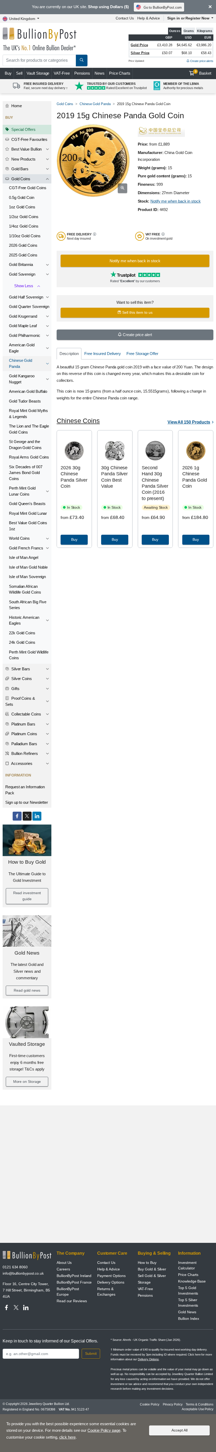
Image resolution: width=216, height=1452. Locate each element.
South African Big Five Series (27, 605)
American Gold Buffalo (28, 391)
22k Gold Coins (22, 633)
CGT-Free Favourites (28, 139)
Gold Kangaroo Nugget (22, 379)
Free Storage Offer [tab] (142, 353)
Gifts (14, 688)
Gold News (26, 953)
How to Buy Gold (27, 862)
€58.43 (206, 53)
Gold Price (139, 45)
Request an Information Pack (25, 790)
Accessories (21, 763)
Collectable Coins (25, 714)
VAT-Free (62, 73)
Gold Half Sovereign (26, 297)
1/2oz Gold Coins (23, 216)
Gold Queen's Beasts (27, 503)
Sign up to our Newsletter (26, 802)
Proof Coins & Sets (20, 701)
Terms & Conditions (199, 1404)
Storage (144, 1282)
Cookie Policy (149, 1404)
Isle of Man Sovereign (27, 576)
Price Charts (119, 73)
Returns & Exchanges (106, 1291)
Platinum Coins (23, 734)
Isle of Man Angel (23, 557)
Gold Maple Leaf (23, 325)
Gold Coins (20, 179)
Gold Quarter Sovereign (29, 306)
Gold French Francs (26, 548)
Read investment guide (27, 896)
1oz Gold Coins (22, 207)
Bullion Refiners (24, 753)
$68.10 (186, 53)
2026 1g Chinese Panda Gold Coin (194, 477)
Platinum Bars (22, 724)
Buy (8, 73)
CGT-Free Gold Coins (27, 188)
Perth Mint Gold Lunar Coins (22, 491)
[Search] (81, 60)
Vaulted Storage (27, 1044)
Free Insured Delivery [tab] (102, 353)
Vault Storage (38, 73)
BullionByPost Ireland (74, 1276)
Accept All (179, 1430)
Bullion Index (188, 1318)
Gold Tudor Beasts (25, 401)
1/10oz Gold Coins (25, 236)
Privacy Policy (173, 1404)
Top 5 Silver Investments (188, 1302)
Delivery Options (110, 1282)
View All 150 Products (189, 422)
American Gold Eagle (22, 348)
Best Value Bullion (26, 149)
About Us (64, 1262)
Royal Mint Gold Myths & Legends (28, 413)
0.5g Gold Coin (21, 197)
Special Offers (23, 129)
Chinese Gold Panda (20, 363)
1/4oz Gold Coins (23, 226)
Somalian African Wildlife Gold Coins (25, 589)
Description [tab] (69, 353)
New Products (23, 159)
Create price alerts (201, 61)
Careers (63, 1269)
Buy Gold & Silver (152, 1269)
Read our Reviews (72, 1301)
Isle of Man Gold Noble (28, 567)
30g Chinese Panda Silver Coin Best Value (114, 477)
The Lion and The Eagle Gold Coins (29, 429)
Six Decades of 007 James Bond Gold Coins (25, 473)
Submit (91, 1353)
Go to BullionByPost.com (163, 7)
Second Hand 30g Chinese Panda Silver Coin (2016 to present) (155, 483)
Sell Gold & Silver (152, 1276)
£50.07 (167, 53)
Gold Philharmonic (24, 335)
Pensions (82, 73)
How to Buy (147, 1262)
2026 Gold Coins (23, 245)
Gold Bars (19, 169)
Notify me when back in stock (175, 201)
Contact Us (125, 18)
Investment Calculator (187, 1265)
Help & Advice (148, 18)
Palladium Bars (23, 744)
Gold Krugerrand (23, 316)
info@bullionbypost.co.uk (23, 1273)
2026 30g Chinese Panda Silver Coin (74, 477)
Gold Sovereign (22, 274)
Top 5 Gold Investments (188, 1290)
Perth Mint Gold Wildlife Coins (28, 655)
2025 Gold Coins (23, 255)
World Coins (19, 538)
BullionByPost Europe (68, 1291)
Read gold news (27, 990)
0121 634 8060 (15, 1267)
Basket (203, 73)
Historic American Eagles (24, 620)
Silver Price (140, 53)
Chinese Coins (78, 420)
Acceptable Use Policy (197, 1409)
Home (16, 106)
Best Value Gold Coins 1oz (28, 526)
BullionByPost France (74, 1282)
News (100, 73)
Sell (19, 73)
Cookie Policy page (103, 1430)
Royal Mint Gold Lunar (28, 513)
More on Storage (27, 1081)
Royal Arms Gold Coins (29, 457)
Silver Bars (20, 669)
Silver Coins (21, 678)
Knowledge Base (192, 1281)
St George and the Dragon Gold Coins (25, 444)
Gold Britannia (21, 264)
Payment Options (111, 1276)
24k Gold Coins (22, 642)
